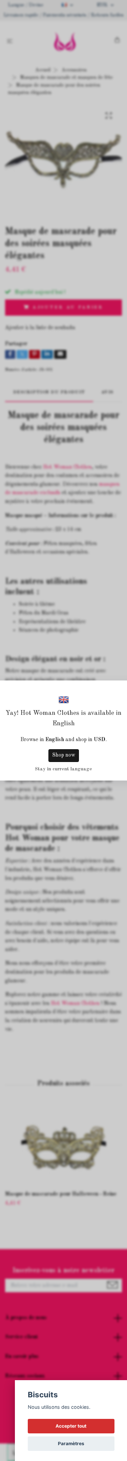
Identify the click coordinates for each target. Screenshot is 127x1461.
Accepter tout (71, 1426)
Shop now (63, 755)
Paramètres (71, 1443)
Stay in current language (63, 769)
